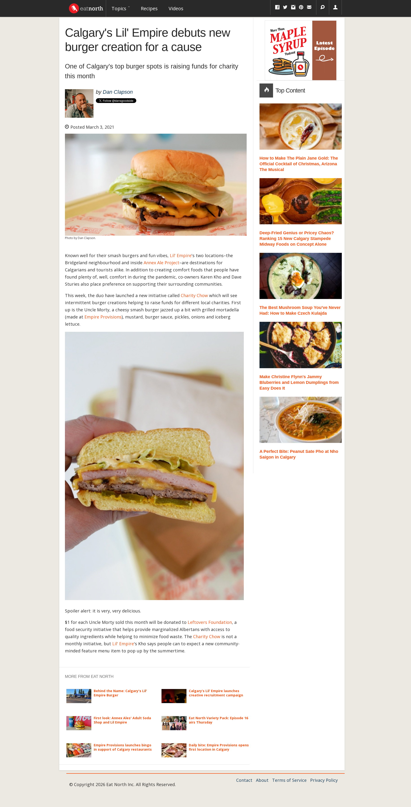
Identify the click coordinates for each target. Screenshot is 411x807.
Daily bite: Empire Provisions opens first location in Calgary (219, 747)
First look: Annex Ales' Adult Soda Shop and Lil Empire (122, 720)
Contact (244, 780)
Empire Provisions (103, 317)
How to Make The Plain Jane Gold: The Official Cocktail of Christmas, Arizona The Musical (298, 164)
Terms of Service (289, 780)
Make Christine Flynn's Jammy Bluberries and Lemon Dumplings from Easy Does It (299, 382)
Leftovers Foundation (210, 622)
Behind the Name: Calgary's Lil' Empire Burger (120, 693)
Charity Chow (194, 295)
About (262, 780)
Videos (176, 8)
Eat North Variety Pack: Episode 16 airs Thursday (218, 720)
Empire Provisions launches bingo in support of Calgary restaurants (123, 747)
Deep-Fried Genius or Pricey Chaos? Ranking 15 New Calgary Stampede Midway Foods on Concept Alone (296, 238)
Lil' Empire (180, 255)
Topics (119, 8)
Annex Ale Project (161, 262)
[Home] (86, 7)
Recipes (149, 8)
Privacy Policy (324, 780)
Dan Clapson (118, 92)
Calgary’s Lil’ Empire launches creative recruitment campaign (216, 693)
